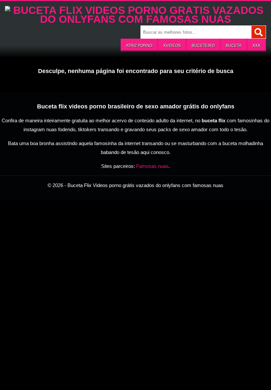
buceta (234, 45)
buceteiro (203, 45)
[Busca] (259, 32)
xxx (256, 45)
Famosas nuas (152, 166)
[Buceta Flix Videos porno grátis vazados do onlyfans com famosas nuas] (135, 19)
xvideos (172, 45)
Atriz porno (139, 45)
